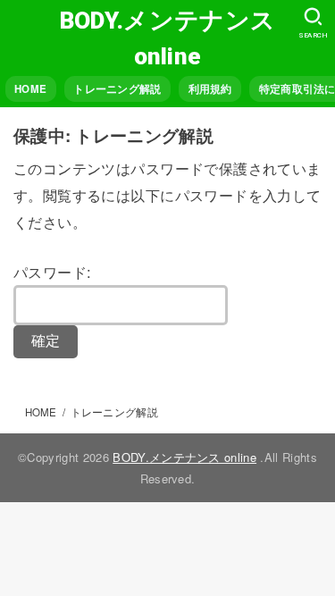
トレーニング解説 (117, 89)
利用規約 (210, 89)
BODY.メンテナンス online (167, 38)
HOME (30, 89)
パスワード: (52, 271)
